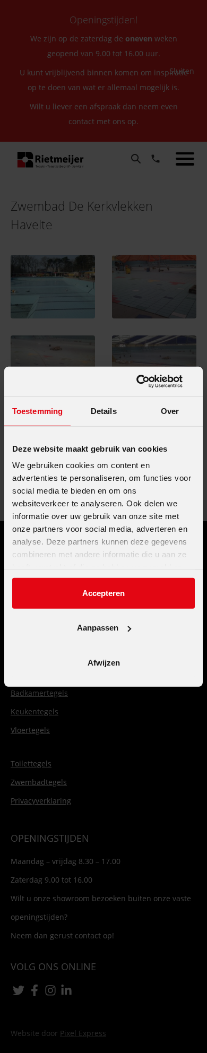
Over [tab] (170, 410)
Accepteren (103, 592)
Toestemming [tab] (37, 410)
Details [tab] (104, 410)
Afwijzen (104, 662)
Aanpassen (97, 627)
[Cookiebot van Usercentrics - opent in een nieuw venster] (149, 382)
